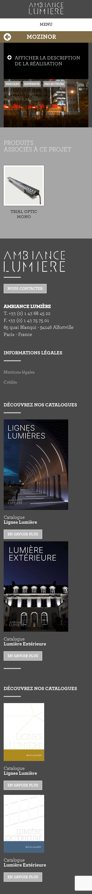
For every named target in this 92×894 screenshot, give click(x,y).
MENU (46, 24)
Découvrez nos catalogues (40, 404)
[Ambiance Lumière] (46, 8)
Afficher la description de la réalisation (47, 60)
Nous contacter (25, 289)
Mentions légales (19, 372)
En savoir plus (23, 534)
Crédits (10, 382)
